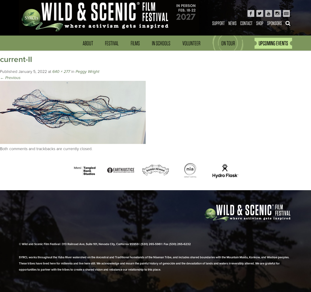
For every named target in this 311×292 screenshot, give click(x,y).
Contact (246, 23)
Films (135, 43)
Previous (10, 77)
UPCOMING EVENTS (273, 43)
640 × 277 (61, 71)
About (88, 43)
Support (218, 23)
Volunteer (191, 43)
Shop (259, 23)
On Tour (228, 43)
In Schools (161, 43)
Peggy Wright (87, 71)
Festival (112, 43)
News (232, 23)
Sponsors (274, 23)
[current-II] (73, 142)
